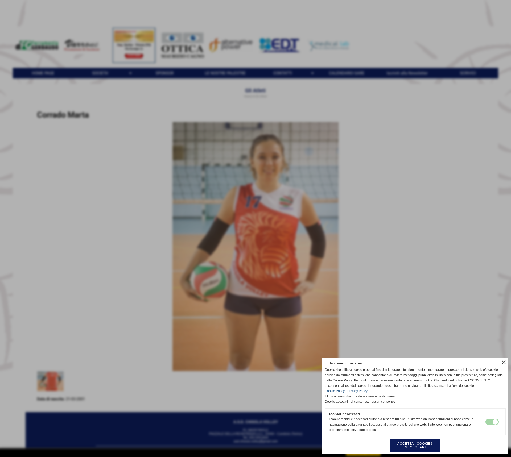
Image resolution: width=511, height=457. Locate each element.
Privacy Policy (357, 391)
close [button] (504, 362)
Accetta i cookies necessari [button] (415, 445)
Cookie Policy (335, 391)
